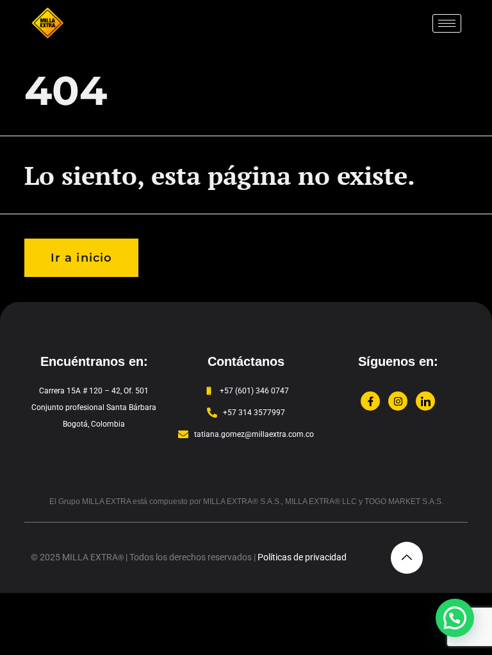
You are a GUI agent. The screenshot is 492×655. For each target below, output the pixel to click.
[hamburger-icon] (446, 23)
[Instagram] (397, 401)
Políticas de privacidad (302, 557)
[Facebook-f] (370, 401)
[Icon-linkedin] (425, 401)
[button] (455, 618)
